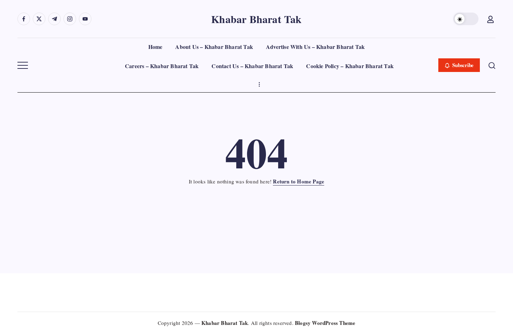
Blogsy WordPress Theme (325, 323)
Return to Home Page (298, 181)
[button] (465, 19)
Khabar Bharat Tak (256, 19)
